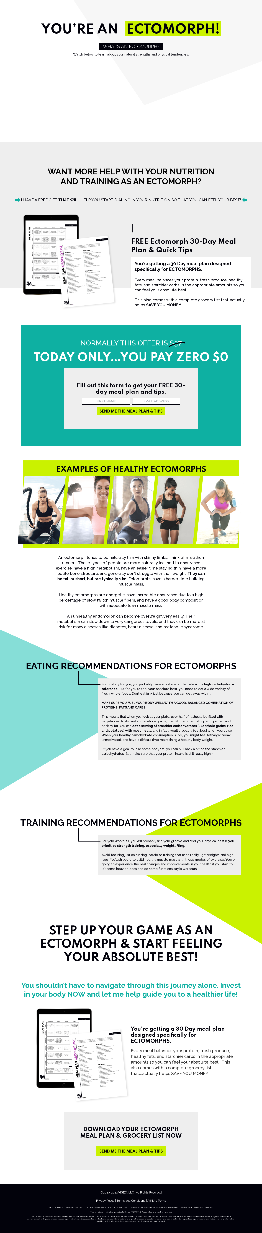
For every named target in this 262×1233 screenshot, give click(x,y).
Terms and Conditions (131, 1200)
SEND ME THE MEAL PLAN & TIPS (131, 1151)
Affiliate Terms (156, 1200)
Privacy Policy (105, 1200)
